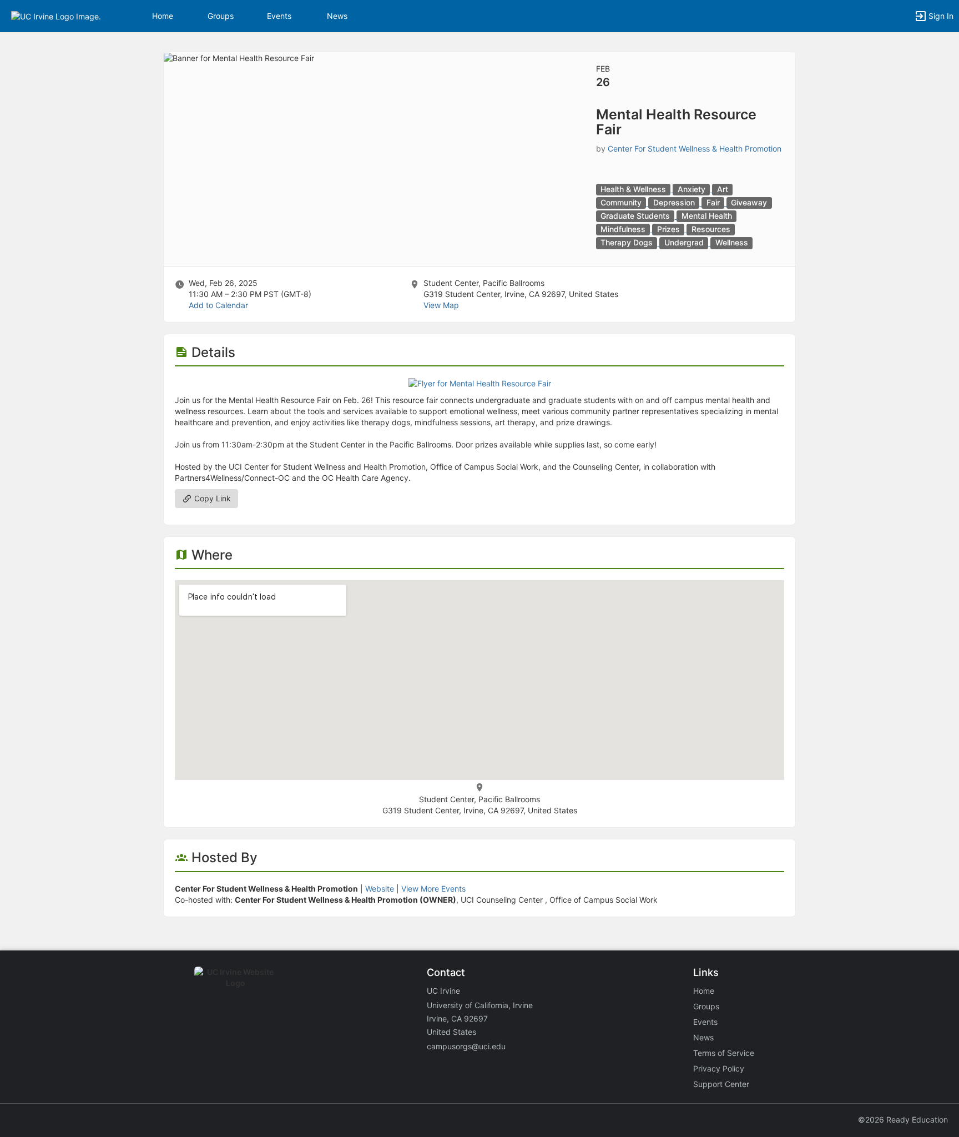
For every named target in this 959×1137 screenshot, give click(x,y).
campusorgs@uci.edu (466, 1046)
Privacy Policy (718, 1068)
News (337, 16)
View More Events (433, 888)
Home (703, 990)
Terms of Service (723, 1053)
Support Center (721, 1084)
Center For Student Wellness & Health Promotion (694, 148)
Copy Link (211, 498)
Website (379, 888)
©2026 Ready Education (903, 1119)
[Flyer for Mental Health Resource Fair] (479, 383)
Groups (221, 16)
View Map (441, 305)
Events (279, 16)
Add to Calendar (218, 305)
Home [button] (162, 16)
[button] (56, 15)
